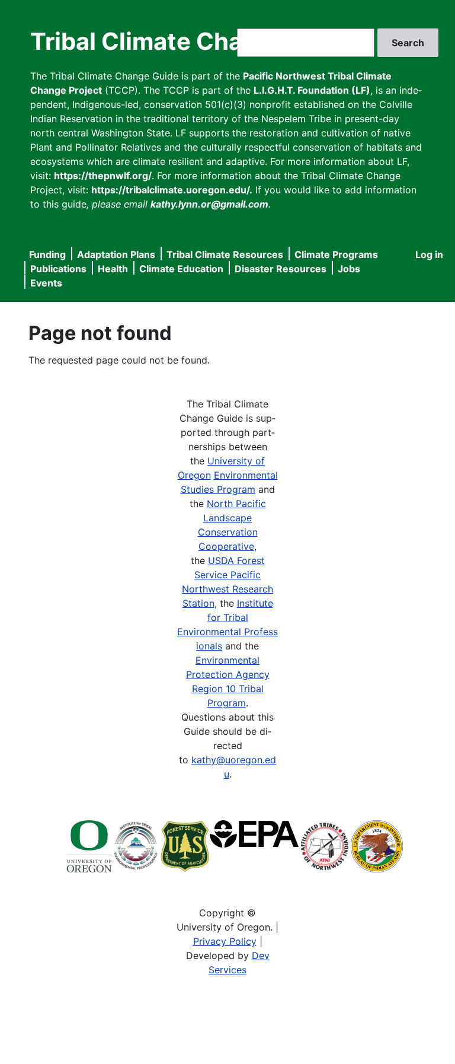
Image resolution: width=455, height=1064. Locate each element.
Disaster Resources (280, 269)
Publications (58, 269)
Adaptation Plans (116, 254)
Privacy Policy (225, 941)
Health (113, 269)
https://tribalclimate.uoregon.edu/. (171, 190)
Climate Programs (336, 254)
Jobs (349, 269)
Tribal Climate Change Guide (195, 41)
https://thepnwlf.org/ (103, 175)
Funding (47, 254)
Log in (429, 254)
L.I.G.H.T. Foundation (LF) (312, 90)
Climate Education (181, 269)
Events (46, 283)
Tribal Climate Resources (224, 254)
